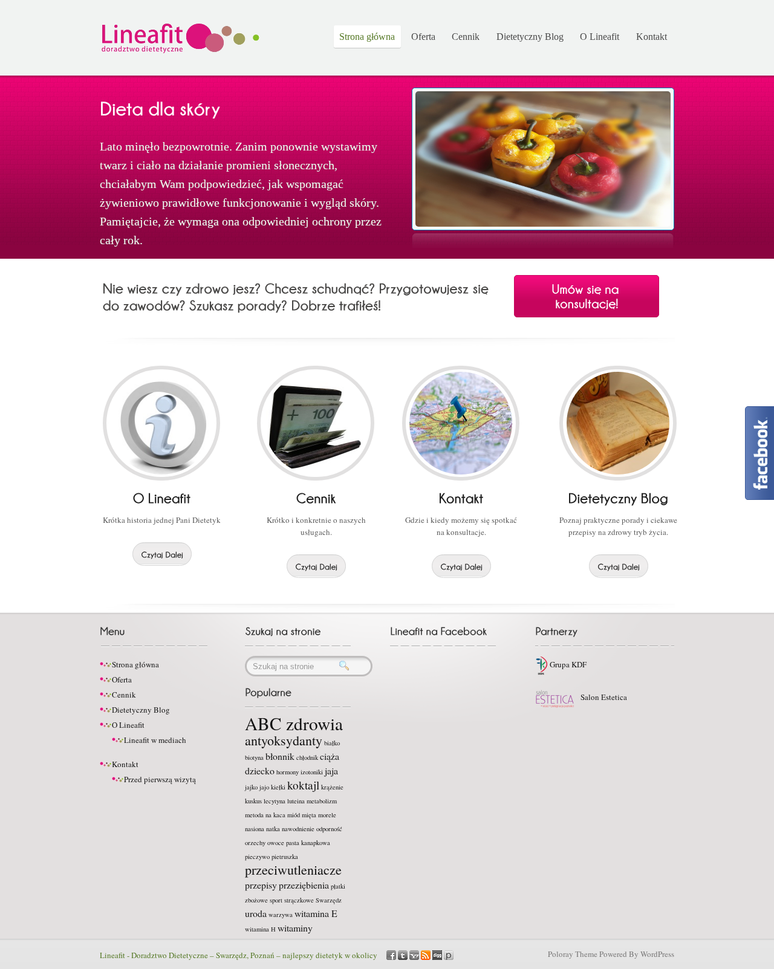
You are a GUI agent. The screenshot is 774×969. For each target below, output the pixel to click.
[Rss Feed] (426, 953)
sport (276, 900)
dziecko (260, 770)
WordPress (657, 953)
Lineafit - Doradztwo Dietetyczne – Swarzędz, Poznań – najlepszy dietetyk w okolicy (238, 955)
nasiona (254, 829)
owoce (275, 842)
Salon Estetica (603, 697)
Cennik (466, 36)
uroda (256, 913)
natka (273, 829)
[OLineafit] (162, 497)
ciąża (329, 756)
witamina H (260, 929)
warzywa (280, 914)
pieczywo (257, 856)
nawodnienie (298, 829)
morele (327, 815)
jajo (264, 787)
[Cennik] (316, 497)
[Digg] (437, 953)
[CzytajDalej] (162, 554)
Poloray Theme (572, 953)
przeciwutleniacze (293, 869)
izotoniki (312, 772)
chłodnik (307, 757)
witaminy (295, 927)
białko (332, 743)
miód (293, 815)
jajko (251, 787)
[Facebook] (391, 953)
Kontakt (651, 36)
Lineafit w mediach (155, 739)
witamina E (315, 913)
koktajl (303, 784)
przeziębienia (304, 884)
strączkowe (299, 900)
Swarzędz (329, 900)
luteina (296, 801)
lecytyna (274, 801)
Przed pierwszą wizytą (160, 779)
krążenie (332, 787)
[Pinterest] (449, 953)
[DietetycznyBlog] (618, 497)
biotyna (254, 757)
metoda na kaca (265, 815)
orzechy (255, 842)
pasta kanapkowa (308, 842)
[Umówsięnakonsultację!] (586, 296)
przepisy (261, 884)
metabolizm (322, 801)
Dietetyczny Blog (530, 36)
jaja (331, 770)
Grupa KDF (567, 664)
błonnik (279, 756)
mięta (309, 815)
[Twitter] (403, 953)
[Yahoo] (414, 953)
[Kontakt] (461, 497)
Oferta (423, 36)
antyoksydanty (283, 740)
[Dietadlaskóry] (160, 107)
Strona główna (367, 36)
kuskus (253, 801)
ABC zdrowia (294, 723)
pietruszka (285, 856)
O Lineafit (599, 36)
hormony (287, 772)
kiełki (278, 787)
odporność (329, 829)
